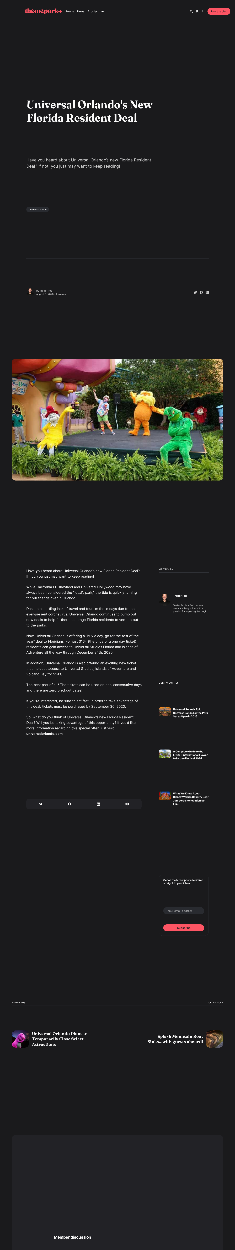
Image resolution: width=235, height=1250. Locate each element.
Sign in (199, 11)
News (80, 11)
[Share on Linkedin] (206, 292)
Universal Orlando (37, 209)
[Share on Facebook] (200, 292)
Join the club (218, 11)
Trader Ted (46, 290)
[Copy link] (127, 804)
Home (70, 11)
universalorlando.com (44, 734)
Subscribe (183, 928)
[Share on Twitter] (194, 292)
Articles (93, 11)
